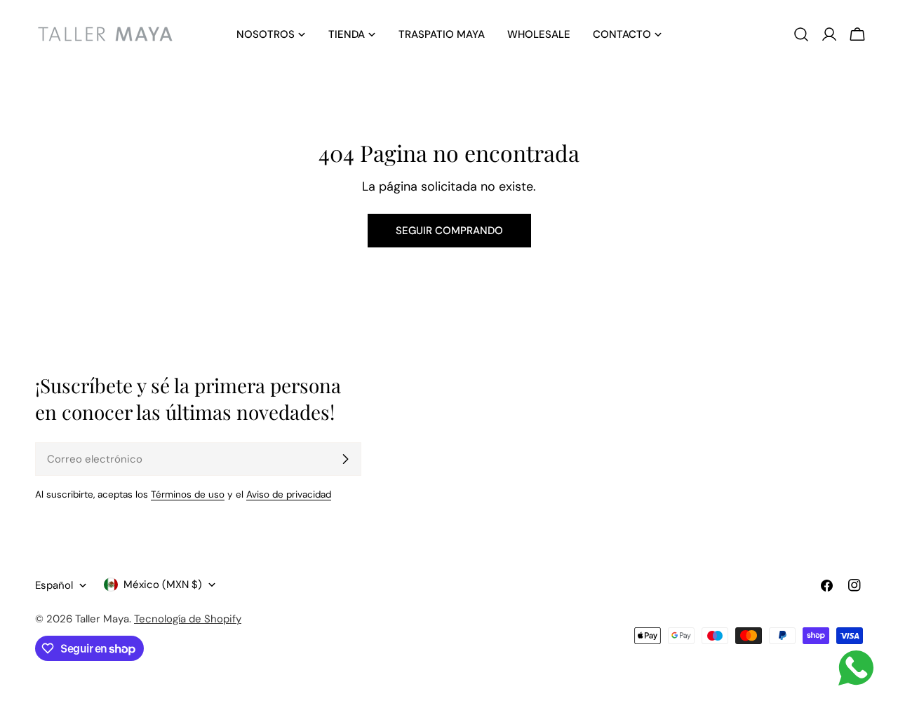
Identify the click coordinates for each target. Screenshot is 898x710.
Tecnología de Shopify (187, 619)
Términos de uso (187, 494)
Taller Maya (102, 619)
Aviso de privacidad (288, 494)
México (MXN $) (162, 585)
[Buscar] (801, 34)
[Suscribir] (345, 459)
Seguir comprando (449, 231)
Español (54, 585)
